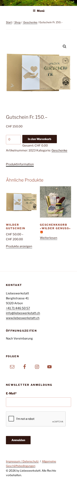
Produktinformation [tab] (20, 164)
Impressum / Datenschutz (22, 461)
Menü (40, 10)
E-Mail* (11, 393)
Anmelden (18, 440)
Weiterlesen (48, 238)
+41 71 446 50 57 (18, 308)
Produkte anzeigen (19, 246)
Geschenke (30, 22)
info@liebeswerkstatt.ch (23, 313)
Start (9, 22)
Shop (17, 22)
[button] (64, 46)
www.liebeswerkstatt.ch (22, 318)
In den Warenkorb (39, 139)
